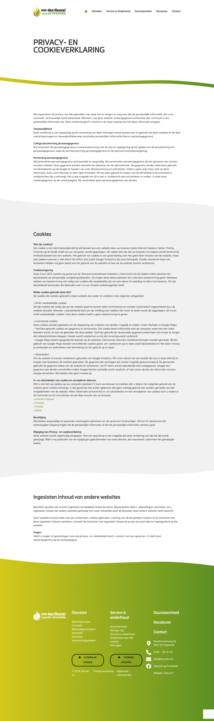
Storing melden (127, 660)
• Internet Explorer (43, 399)
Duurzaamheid (143, 11)
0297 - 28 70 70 (163, 652)
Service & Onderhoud (118, 11)
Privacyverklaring (104, 671)
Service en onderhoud (122, 634)
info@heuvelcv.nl (163, 659)
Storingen (115, 645)
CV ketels (77, 625)
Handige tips (117, 630)
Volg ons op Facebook (166, 666)
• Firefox (38, 407)
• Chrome (38, 403)
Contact (176, 11)
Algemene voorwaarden (124, 673)
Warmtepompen (81, 622)
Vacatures (161, 11)
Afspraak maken (90, 660)
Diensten (97, 11)
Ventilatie (77, 633)
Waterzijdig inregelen (84, 629)
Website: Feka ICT (164, 673)
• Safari (37, 410)
